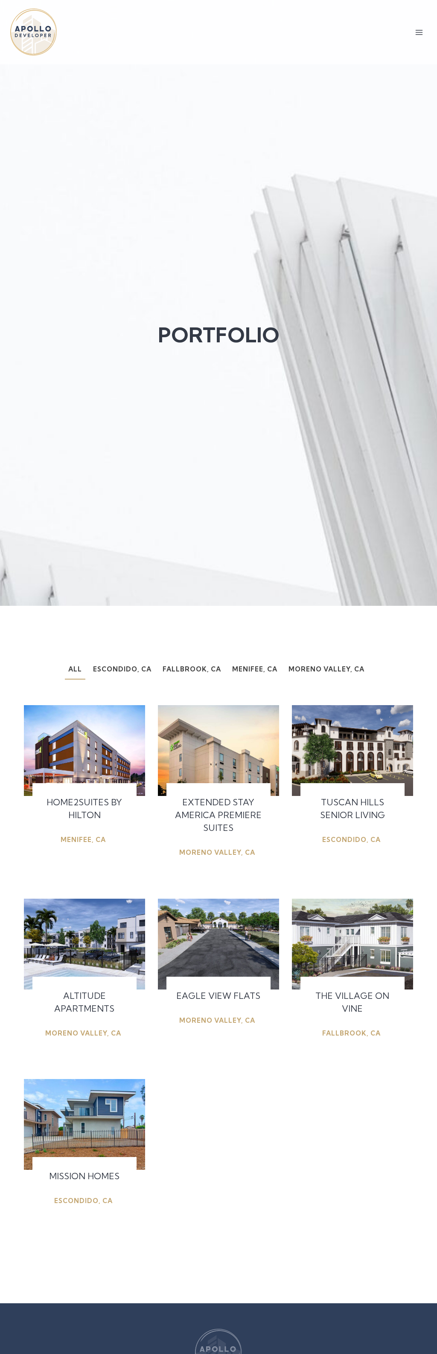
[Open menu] (419, 32)
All (75, 669)
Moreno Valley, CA (326, 669)
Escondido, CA (122, 669)
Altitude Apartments (84, 1002)
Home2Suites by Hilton (84, 808)
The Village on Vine (352, 1002)
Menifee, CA (254, 669)
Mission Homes (84, 1176)
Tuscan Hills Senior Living (352, 808)
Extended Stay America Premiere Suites (218, 815)
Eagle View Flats (218, 995)
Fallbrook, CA (192, 669)
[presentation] (84, 750)
